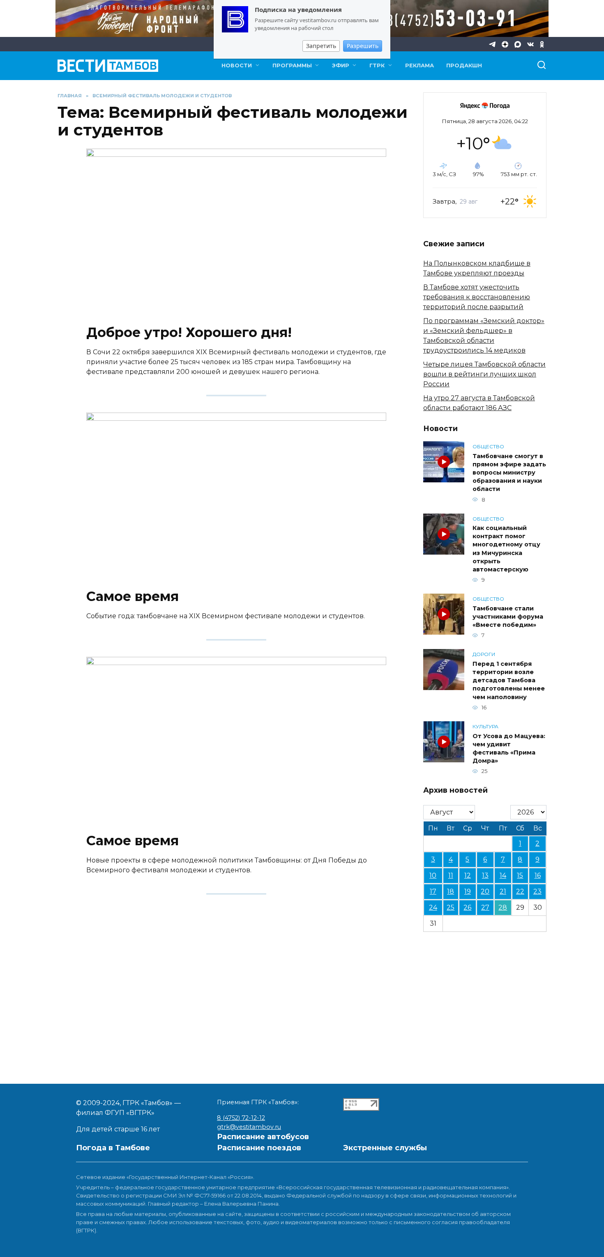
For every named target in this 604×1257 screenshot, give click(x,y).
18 (450, 891)
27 (485, 907)
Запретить (321, 46)
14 (503, 875)
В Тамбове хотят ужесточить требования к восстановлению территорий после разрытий (476, 297)
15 (520, 875)
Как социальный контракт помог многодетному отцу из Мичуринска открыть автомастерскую (506, 549)
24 (433, 907)
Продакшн (464, 65)
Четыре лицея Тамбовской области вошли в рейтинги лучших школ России (484, 374)
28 (502, 907)
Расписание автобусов (263, 1136)
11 (450, 875)
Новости (236, 65)
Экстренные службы (385, 1147)
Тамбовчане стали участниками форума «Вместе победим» (508, 616)
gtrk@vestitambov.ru (249, 1127)
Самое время (132, 597)
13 (485, 875)
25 (450, 907)
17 (433, 891)
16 (538, 875)
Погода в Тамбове (113, 1147)
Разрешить (362, 46)
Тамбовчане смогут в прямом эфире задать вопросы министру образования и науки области (509, 472)
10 (432, 875)
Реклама (419, 65)
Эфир (340, 65)
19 (467, 891)
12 (467, 875)
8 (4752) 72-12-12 (241, 1118)
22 (520, 891)
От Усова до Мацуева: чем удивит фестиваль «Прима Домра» (509, 748)
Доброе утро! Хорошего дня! (189, 333)
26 (467, 907)
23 (537, 891)
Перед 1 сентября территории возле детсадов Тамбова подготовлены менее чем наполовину (509, 680)
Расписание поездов (259, 1147)
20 (485, 891)
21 (503, 891)
